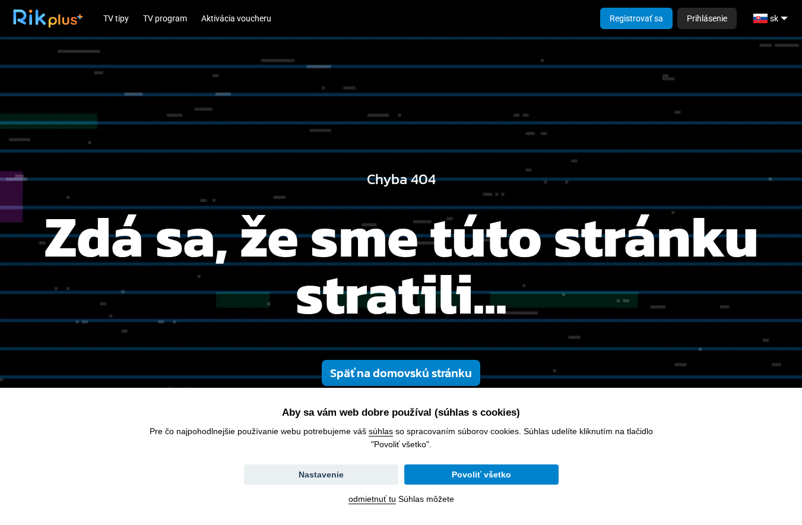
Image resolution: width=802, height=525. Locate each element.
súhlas (381, 431)
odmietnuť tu (372, 499)
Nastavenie (321, 474)
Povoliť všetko (481, 474)
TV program (165, 18)
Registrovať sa (636, 18)
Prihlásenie (707, 18)
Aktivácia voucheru (236, 18)
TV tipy (116, 18)
